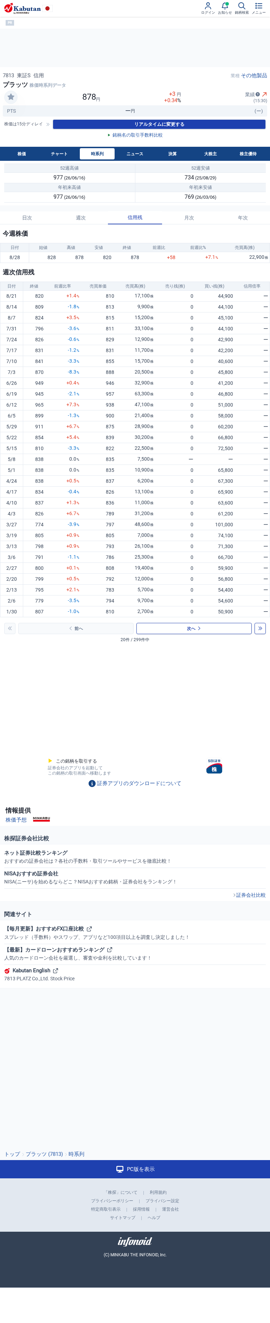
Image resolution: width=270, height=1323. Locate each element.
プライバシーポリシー (112, 1200)
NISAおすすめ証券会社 (90, 877)
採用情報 (141, 1209)
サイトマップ (122, 1217)
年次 (243, 217)
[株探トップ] (22, 8)
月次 (189, 217)
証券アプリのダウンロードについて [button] (139, 783)
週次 (81, 217)
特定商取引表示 (106, 1209)
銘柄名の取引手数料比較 (137, 135)
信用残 (135, 217)
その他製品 (254, 75)
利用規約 (158, 1192)
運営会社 (170, 1209)
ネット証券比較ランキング (88, 857)
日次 (27, 217)
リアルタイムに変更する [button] (159, 124)
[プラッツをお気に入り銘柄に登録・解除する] (11, 97)
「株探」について (120, 1192)
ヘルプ (154, 1217)
